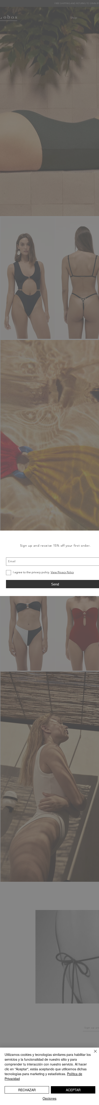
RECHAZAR (27, 1090)
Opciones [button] (49, 1098)
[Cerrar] (92, 1054)
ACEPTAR (73, 1090)
